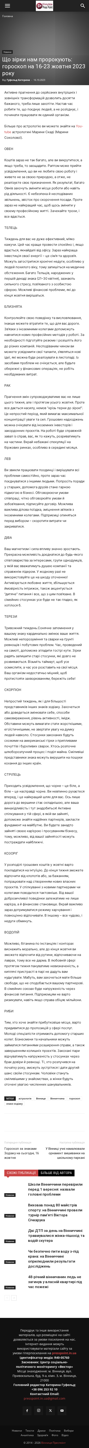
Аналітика (27, 1435)
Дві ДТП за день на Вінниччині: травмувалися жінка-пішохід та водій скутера (56, 1235)
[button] (7, 6)
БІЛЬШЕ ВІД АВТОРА (56, 1173)
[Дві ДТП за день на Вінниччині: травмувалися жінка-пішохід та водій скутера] (15, 1235)
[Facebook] (22, 1122)
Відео (65, 1435)
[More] (72, 1122)
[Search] (83, 6)
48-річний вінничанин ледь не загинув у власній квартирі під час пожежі (55, 1282)
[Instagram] (38, 1410)
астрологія (25, 1098)
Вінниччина (57, 1098)
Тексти (29, 1430)
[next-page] (14, 1298)
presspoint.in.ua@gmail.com (44, 1398)
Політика (54, 1430)
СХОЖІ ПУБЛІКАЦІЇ (21, 1173)
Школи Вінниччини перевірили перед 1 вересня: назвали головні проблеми (55, 1189)
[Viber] (52, 1122)
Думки (42, 1430)
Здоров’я (42, 1435)
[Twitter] (32, 1122)
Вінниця (41, 1098)
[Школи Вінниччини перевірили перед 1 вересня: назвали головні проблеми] (15, 1189)
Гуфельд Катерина (18, 79)
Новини (7, 51)
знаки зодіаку (14, 1103)
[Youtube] (62, 1411)
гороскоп (74, 1098)
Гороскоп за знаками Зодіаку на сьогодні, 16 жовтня (21, 1153)
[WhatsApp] (62, 1122)
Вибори (69, 1430)
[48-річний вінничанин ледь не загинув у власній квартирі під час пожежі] (15, 1281)
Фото (55, 1435)
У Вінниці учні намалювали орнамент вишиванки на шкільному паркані (65, 1153)
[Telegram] (42, 1122)
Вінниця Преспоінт (53, 1443)
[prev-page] (7, 1298)
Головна (7, 16)
